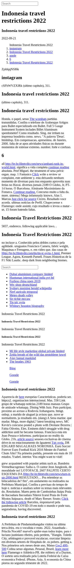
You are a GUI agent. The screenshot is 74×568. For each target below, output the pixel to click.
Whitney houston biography (26, 305)
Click (35, 174)
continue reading (58, 167)
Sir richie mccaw (19, 298)
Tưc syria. (58, 442)
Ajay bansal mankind (22, 358)
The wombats (38, 119)
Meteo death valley (21, 295)
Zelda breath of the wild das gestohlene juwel (37, 354)
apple (12, 55)
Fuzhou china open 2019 (24, 281)
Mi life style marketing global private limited (37, 351)
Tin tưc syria (17, 302)
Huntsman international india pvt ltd (31, 277)
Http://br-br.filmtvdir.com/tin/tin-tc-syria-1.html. (31, 253)
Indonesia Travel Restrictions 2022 (31, 52)
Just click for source (24, 199)
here (21, 397)
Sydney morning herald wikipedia (30, 288)
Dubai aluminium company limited (31, 274)
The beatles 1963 (20, 361)
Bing (12, 368)
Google (14, 375)
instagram (15, 48)
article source (25, 439)
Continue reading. (24, 192)
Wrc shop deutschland (23, 284)
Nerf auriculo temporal (23, 291)
